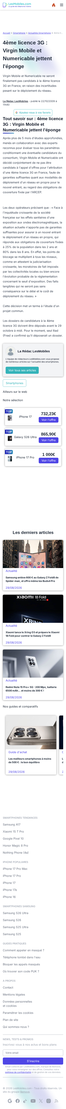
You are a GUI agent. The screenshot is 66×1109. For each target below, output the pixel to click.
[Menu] (61, 5)
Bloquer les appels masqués (21, 964)
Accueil (6, 33)
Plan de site (10, 1020)
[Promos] (54, 5)
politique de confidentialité (18, 1072)
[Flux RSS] (56, 1101)
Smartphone (19, 33)
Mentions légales (14, 994)
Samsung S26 (12, 920)
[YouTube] (33, 1101)
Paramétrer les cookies (18, 1013)
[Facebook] (17, 1101)
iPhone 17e (10, 890)
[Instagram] (48, 1101)
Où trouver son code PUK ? (21, 971)
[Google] (10, 1101)
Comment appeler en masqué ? (23, 950)
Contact (8, 987)
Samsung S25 (12, 934)
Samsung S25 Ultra (15, 927)
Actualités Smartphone (39, 33)
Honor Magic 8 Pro (15, 845)
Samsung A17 (11, 824)
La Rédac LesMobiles (15, 101)
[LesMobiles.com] (17, 4)
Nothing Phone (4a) (16, 852)
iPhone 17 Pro (12, 876)
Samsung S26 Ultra (15, 913)
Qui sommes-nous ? (16, 1027)
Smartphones (14, 383)
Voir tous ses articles (22, 370)
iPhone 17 (9, 883)
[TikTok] (25, 1101)
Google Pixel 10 (13, 838)
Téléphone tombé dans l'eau (21, 957)
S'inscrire (33, 1061)
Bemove (25, 1091)
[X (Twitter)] (41, 1101)
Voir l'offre (49, 420)
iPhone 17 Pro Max (15, 868)
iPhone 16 (9, 897)
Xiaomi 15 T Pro (13, 831)
